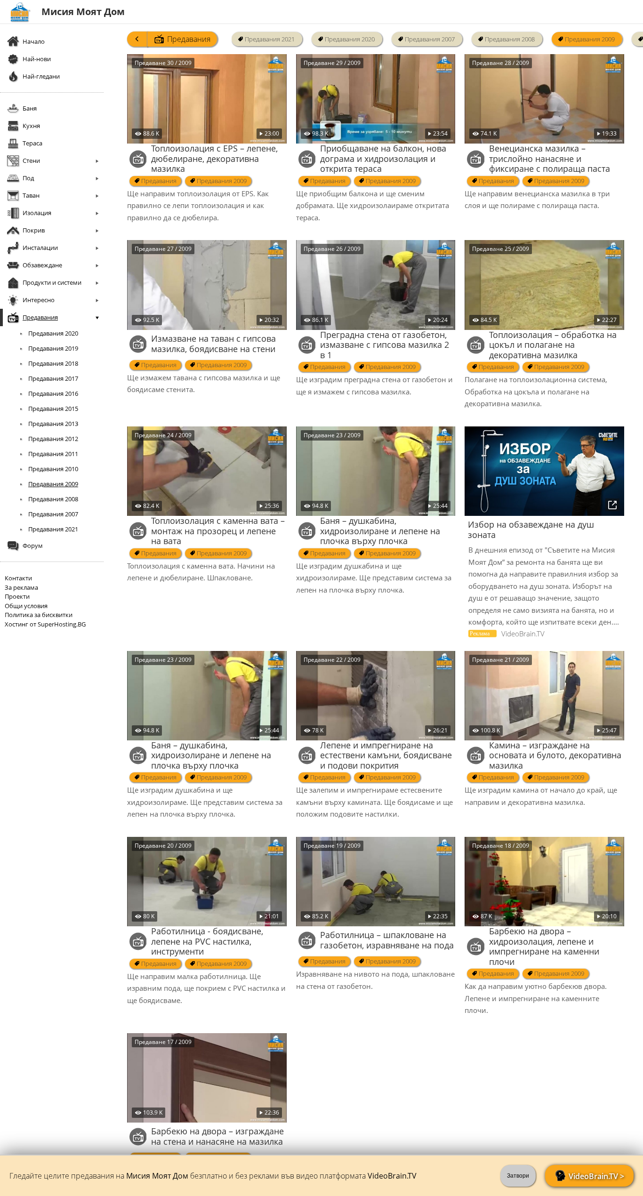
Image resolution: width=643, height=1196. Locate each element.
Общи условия (26, 606)
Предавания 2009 (589, 39)
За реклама (21, 587)
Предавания (188, 39)
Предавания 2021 (269, 39)
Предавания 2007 (429, 39)
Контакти (18, 578)
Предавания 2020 (349, 39)
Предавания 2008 (509, 39)
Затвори (518, 1175)
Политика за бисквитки (38, 614)
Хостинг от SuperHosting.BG (45, 624)
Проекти (17, 596)
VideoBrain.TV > (596, 1176)
